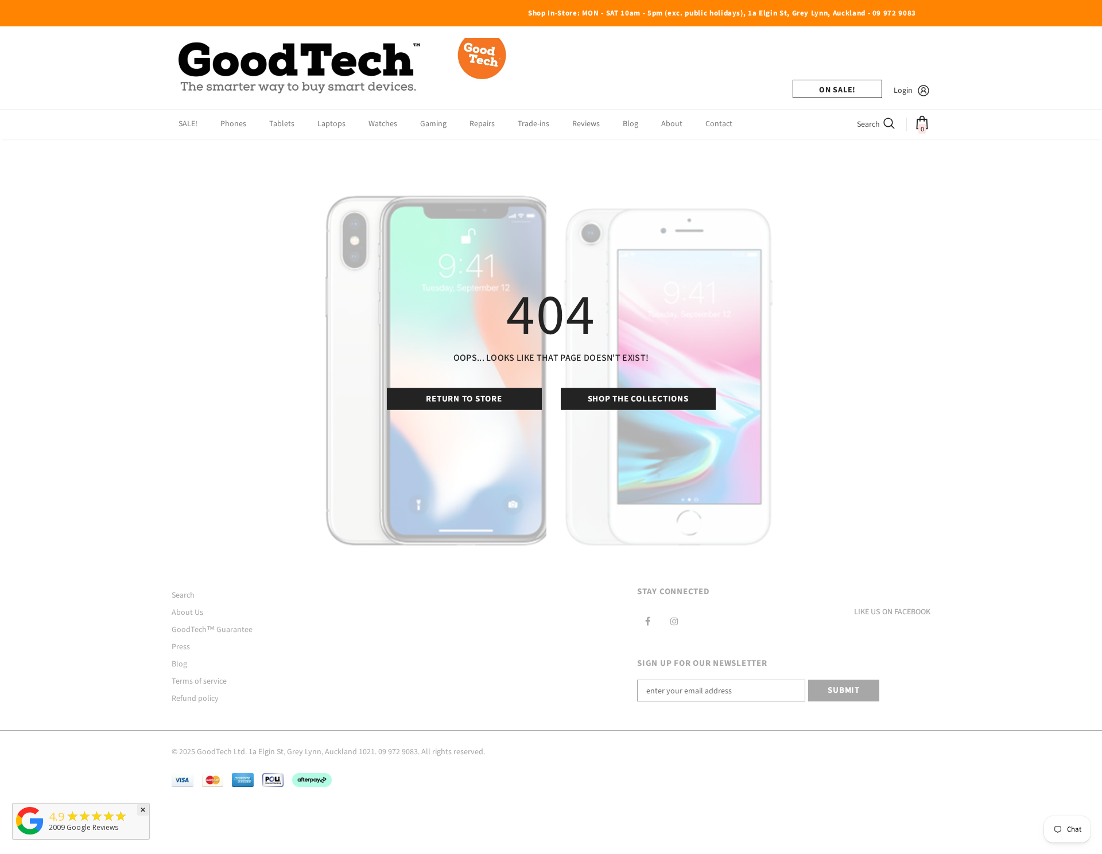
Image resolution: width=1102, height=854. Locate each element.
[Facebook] (647, 621)
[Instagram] (674, 621)
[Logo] (344, 68)
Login (903, 90)
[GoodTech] (29, 834)
